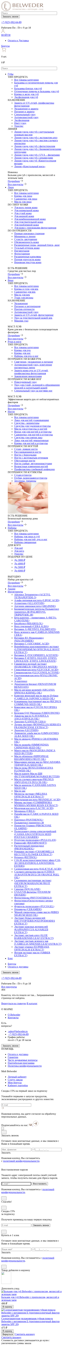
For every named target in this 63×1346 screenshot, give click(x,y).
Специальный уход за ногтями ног (33, 390)
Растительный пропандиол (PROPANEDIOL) (29, 847)
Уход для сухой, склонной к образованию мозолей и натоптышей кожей (37, 386)
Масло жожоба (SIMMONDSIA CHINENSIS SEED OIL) (31, 746)
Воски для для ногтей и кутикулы (33, 431)
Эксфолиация (21, 120)
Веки (10, 280)
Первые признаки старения (29, 233)
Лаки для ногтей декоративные (31, 440)
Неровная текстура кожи (27, 262)
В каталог (32, 1003)
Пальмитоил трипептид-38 (29, 822)
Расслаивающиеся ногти (27, 452)
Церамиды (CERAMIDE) (28, 909)
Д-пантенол (20, 681)
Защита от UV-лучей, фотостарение (33, 315)
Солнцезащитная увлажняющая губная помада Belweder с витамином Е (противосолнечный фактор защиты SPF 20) (30, 1321)
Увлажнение (21, 303)
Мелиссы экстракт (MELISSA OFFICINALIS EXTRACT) (30, 795)
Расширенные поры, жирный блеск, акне (37, 245)
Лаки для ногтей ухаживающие (31, 420)
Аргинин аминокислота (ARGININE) (35, 606)
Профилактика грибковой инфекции (34, 469)
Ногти (11, 411)
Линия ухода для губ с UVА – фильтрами (37, 155)
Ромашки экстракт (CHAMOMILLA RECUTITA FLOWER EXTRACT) (34, 853)
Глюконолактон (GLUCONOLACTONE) (36, 672)
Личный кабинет (17, 1076)
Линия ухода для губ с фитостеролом (34, 146)
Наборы (12, 527)
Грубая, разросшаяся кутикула (30, 478)
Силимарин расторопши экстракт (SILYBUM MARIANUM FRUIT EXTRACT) (32, 883)
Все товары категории (26, 79)
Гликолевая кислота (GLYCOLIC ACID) (36, 669)
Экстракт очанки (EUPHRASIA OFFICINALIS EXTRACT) (31, 948)
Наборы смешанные (25, 542)
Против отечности (24, 309)
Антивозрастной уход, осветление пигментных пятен (33, 366)
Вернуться (8, 1334)
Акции (11, 588)
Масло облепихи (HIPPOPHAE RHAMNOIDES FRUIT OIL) (31, 758)
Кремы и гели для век (26, 289)
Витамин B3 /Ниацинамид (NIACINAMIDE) (29, 639)
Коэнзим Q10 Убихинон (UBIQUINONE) (37, 713)
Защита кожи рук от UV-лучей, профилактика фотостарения (31, 372)
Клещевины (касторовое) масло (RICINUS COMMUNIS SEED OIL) (37, 703)
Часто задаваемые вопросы (22, 1060)
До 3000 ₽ (19, 560)
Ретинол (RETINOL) (25, 857)
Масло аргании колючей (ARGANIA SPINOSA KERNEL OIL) (34, 691)
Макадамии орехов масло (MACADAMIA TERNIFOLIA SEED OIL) (37, 763)
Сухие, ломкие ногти (26, 449)
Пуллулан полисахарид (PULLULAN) (35, 840)
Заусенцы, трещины (25, 480)
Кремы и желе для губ (26, 94)
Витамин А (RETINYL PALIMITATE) (35, 629)
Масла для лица (23, 201)
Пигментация (21, 250)
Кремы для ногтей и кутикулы (31, 443)
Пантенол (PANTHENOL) (28, 819)
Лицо (11, 187)
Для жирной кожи (24, 216)
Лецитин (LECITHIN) (26, 730)
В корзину (7, 1307)
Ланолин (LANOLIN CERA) (30, 721)
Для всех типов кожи (25, 207)
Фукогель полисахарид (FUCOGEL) (34, 906)
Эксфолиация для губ (26, 97)
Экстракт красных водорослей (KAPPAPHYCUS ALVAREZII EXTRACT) (31, 929)
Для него (19, 551)
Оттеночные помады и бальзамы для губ (36, 91)
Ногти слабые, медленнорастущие (33, 463)
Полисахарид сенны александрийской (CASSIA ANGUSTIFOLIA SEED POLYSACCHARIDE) (35, 834)
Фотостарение (22, 253)
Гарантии (13, 1057)
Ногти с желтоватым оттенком (31, 457)
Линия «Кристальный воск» (29, 166)
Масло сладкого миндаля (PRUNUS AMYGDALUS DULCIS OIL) (34, 781)
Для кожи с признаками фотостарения (35, 227)
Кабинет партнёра (18, 1085)
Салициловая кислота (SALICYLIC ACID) (37, 868)
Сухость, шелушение (25, 239)
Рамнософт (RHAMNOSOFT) (30, 843)
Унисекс (18, 126)
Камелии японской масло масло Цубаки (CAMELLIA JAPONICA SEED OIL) (36, 697)
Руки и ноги (14, 341)
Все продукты (15, 184)
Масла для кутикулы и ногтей (30, 428)
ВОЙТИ (5, 35)
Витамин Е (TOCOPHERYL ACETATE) (36, 655)
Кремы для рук (22, 350)
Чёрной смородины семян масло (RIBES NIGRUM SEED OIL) (36, 913)
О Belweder (14, 1014)
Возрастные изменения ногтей (31, 466)
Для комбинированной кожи (30, 219)
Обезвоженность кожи (26, 242)
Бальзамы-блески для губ (28, 88)
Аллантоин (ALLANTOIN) (29, 603)
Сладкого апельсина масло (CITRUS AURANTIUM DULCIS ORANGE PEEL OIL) (36, 874)
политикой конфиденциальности (21, 1161)
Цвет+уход (20, 123)
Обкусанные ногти (24, 460)
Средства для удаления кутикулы (32, 426)
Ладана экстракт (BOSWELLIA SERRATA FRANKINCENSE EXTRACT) (37, 726)
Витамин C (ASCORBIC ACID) (31, 643)
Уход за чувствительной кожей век (33, 317)
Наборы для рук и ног (26, 356)
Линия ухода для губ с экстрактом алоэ (35, 137)
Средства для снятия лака (28, 437)
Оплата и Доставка (18, 40)
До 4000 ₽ (19, 563)
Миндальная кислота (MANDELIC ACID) (37, 799)
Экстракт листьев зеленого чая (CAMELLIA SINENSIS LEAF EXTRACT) (38, 942)
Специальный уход (24, 114)
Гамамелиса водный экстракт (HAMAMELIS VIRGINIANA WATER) (35, 665)
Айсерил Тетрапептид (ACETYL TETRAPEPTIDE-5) (32, 596)
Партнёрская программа (21, 1063)
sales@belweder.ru (18, 1031)
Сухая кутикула (23, 475)
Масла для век (22, 294)
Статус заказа (15, 1079)
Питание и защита (24, 111)
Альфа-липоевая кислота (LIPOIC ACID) (36, 600)
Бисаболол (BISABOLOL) (28, 623)
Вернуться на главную (13, 1003)
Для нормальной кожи (26, 210)
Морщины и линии (25, 236)
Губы (10, 74)
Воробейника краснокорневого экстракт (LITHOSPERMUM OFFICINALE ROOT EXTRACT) (37, 649)
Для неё (18, 548)
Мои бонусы (15, 1082)
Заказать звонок (10, 16)
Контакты (13, 1017)
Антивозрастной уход (26, 117)
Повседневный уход (25, 382)
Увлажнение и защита (26, 108)
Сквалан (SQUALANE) (27, 889)
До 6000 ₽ (19, 570)
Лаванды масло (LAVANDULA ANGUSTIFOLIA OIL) (31, 717)
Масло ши (19, 791)
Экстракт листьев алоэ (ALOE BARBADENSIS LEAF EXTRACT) (34, 937)
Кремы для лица (23, 196)
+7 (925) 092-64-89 (11, 22)
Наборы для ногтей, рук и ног (30, 539)
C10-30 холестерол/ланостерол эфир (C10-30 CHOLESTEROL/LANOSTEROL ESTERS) (37, 863)
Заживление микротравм (28, 376)
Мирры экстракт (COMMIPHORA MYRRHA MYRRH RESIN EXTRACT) (36, 804)
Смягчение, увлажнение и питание (33, 361)
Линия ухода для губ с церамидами (33, 157)
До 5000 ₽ (19, 567)
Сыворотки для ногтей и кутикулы (33, 434)
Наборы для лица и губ (27, 536)
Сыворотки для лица (25, 198)
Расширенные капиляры (27, 256)
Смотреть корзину (25, 1334)
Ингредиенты (15, 591)
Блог (10, 958)
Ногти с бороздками (25, 454)
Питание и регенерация (27, 306)
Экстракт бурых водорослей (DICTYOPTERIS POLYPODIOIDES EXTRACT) (34, 921)
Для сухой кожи (23, 213)
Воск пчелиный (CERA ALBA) (31, 626)
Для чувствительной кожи (28, 222)
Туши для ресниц (23, 297)
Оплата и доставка (18, 966)
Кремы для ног (22, 353)
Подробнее (14, 181)
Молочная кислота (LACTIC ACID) (33, 808)
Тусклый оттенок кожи (27, 248)
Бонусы (5, 46)
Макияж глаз (21, 320)
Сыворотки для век (25, 292)
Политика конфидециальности (25, 1065)
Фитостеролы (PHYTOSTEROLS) (33, 897)
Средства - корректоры (26, 423)
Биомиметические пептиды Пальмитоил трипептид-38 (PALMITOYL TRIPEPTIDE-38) (36, 612)
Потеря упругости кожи (27, 259)
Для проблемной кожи (26, 224)
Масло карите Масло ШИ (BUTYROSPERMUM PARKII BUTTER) (37, 775)
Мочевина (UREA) (24, 811)
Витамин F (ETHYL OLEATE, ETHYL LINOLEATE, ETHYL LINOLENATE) (35, 659)
